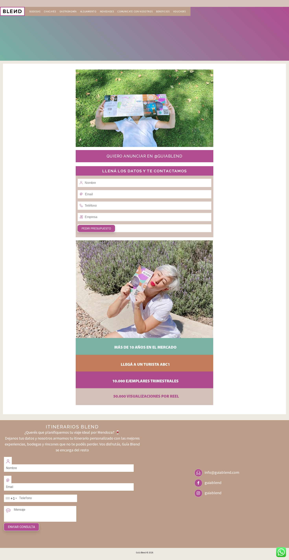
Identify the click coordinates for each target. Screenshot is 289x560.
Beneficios (162, 11)
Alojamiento (88, 11)
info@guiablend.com (222, 472)
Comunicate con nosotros (135, 11)
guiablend (213, 482)
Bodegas (34, 11)
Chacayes (50, 11)
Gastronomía (68, 11)
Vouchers (179, 11)
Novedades (107, 11)
